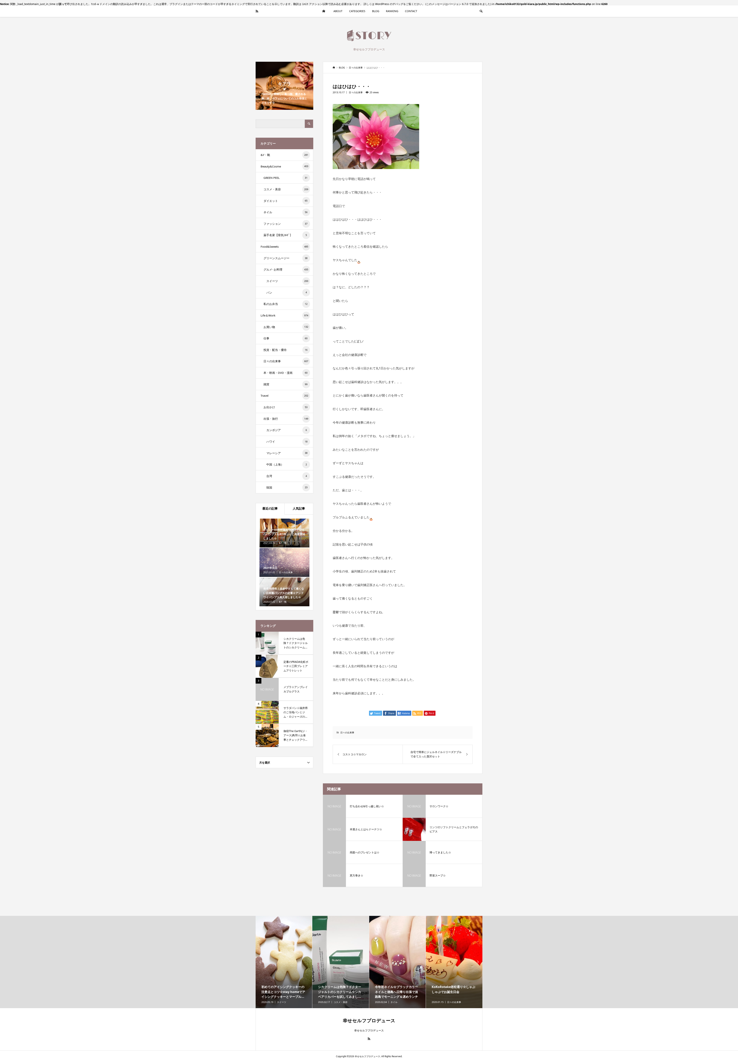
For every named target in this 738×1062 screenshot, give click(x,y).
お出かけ (285, 407)
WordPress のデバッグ (389, 4)
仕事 (285, 338)
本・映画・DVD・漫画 (285, 373)
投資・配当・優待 (285, 350)
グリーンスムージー (285, 258)
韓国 (287, 487)
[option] (284, 962)
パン (286, 292)
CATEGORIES (357, 11)
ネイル (285, 212)
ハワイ (287, 441)
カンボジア (286, 430)
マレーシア (287, 453)
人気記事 (299, 508)
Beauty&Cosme (284, 166)
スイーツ (287, 281)
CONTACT (411, 11)
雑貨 (285, 384)
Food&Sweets (284, 246)
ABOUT (337, 11)
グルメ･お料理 (285, 269)
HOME (324, 11)
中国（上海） (286, 464)
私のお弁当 (285, 304)
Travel (284, 395)
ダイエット (285, 201)
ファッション (285, 224)
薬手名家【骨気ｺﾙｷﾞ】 (285, 235)
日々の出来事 (356, 92)
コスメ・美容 (285, 189)
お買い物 (285, 327)
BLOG (375, 11)
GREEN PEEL (285, 178)
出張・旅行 (285, 419)
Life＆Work (284, 315)
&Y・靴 (284, 155)
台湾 (286, 476)
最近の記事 (270, 508)
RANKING (392, 11)
